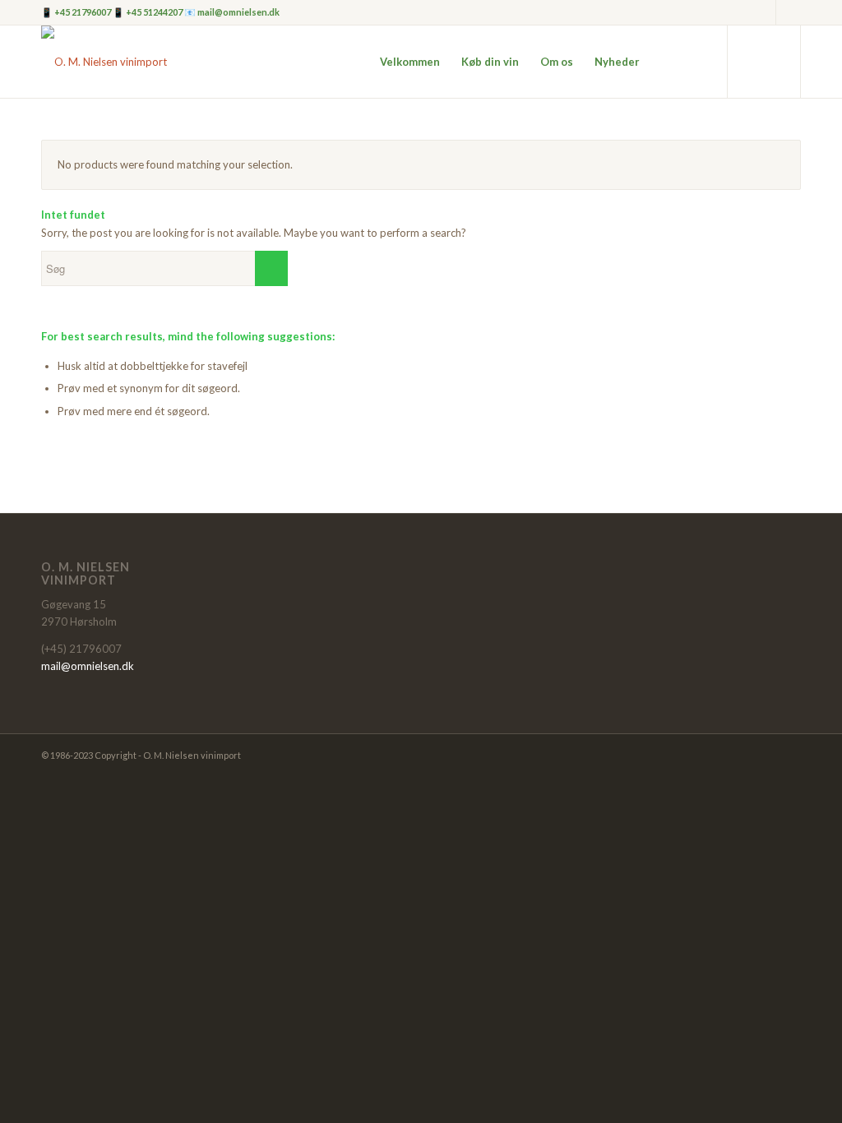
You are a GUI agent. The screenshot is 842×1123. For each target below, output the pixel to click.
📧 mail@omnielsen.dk (232, 12)
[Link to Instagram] (763, 12)
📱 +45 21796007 (77, 12)
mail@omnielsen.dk (87, 665)
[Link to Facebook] (788, 12)
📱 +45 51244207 (148, 12)
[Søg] (698, 61)
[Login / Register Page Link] (666, 61)
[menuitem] (410, 61)
